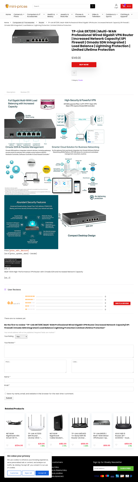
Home (8, 14)
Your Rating (8, 336)
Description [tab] (11, 92)
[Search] (92, 6)
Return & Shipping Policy (58, 470)
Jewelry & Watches (64, 15)
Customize (14, 473)
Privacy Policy (54, 467)
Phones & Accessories (80, 15)
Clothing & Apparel (124, 15)
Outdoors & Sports (111, 15)
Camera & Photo (18, 15)
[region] (28, 465)
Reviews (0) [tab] (25, 92)
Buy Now (84, 64)
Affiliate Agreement (56, 476)
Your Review (9, 343)
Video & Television (96, 15)
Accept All (42, 473)
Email (7, 385)
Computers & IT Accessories (33, 15)
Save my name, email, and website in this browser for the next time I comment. (40, 393)
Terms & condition (56, 473)
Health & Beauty (51, 15)
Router (41, 22)
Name (7, 377)
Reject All (28, 473)
